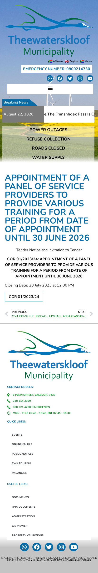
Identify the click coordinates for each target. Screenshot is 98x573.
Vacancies (19, 473)
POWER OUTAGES (48, 130)
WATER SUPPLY (48, 157)
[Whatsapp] (50, 78)
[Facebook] (60, 78)
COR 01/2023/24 (24, 296)
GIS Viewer (20, 526)
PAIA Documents (23, 507)
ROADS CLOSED (48, 148)
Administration (23, 516)
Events (17, 435)
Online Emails (22, 444)
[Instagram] (80, 78)
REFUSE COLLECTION (48, 139)
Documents (20, 497)
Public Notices (22, 454)
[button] (50, 88)
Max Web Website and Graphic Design (64, 560)
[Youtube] (90, 78)
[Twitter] (70, 78)
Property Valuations (28, 535)
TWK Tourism (21, 463)
